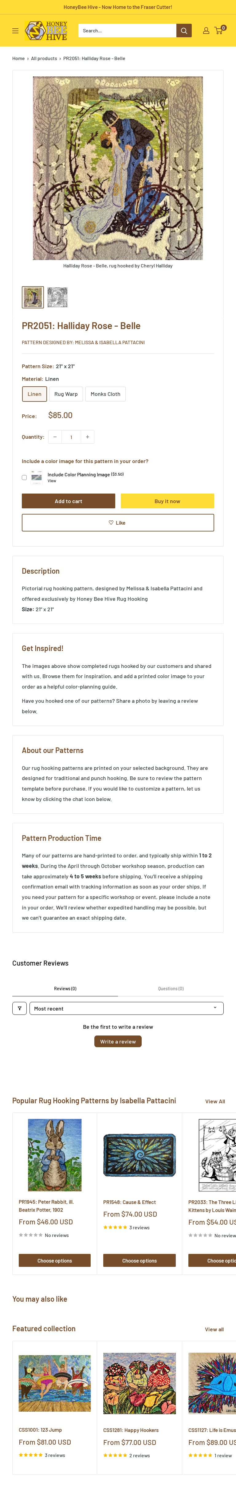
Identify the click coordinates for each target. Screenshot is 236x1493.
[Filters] (19, 1008)
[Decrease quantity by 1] (55, 436)
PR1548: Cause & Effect (129, 1202)
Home (18, 58)
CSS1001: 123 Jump (40, 1429)
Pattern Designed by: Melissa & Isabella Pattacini (83, 342)
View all (215, 1329)
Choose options (54, 1260)
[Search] (184, 30)
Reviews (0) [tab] (65, 988)
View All (215, 1101)
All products (44, 58)
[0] (218, 30)
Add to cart (68, 501)
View (52, 480)
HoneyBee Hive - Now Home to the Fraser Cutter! (118, 7)
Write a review (118, 1041)
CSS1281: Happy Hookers (131, 1430)
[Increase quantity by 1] (87, 436)
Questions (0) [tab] (170, 988)
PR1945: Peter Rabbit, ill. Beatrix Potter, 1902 (46, 1205)
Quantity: (33, 436)
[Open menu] (15, 30)
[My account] (206, 30)
